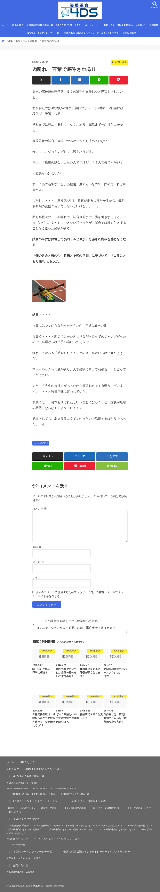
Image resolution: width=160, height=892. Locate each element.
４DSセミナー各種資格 (147, 25)
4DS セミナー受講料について (105, 808)
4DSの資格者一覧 (136, 825)
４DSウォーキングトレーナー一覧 (44, 33)
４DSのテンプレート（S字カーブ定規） (39, 808)
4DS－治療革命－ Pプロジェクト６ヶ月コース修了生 (60, 825)
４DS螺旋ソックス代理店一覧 (74, 794)
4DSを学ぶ (42, 443)
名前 (36, 547)
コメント (39, 508)
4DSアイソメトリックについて (108, 825)
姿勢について (12, 769)
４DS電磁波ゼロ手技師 (17, 825)
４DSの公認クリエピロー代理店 (21, 783)
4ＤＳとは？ (17, 25)
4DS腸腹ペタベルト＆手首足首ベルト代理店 (33, 794)
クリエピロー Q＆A (39, 789)
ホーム (5, 25)
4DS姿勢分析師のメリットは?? (17, 839)
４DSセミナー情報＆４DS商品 (118, 25)
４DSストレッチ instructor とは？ (23, 858)
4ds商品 (10, 808)
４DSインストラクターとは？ (42, 839)
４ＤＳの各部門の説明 (75, 808)
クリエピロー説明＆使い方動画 (17, 789)
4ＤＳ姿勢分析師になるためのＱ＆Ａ (117, 829)
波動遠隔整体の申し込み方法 (20, 872)
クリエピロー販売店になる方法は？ (63, 789)
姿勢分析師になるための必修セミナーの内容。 (71, 829)
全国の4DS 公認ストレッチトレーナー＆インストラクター (92, 33)
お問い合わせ (129, 33)
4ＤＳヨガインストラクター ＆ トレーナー (78, 25)
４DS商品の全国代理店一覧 (40, 25)
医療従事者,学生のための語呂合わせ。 (43, 769)
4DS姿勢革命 (32, 885)
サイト (36, 577)
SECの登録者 (18, 844)
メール (38, 562)
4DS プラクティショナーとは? (67, 839)
